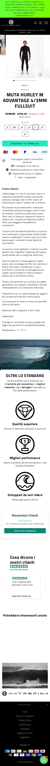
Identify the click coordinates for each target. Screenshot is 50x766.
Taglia (25, 122)
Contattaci (25, 728)
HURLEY (25, 89)
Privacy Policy (25, 720)
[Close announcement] (47, 9)
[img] (26, 566)
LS (29, 127)
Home (24, 85)
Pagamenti (25, 737)
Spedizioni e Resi (25, 733)
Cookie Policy (25, 724)
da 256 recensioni (19, 569)
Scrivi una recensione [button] (25, 530)
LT (42, 127)
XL (25, 134)
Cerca (25, 711)
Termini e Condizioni (25, 716)
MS (14, 127)
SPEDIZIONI (24, 704)
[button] (5, 584)
